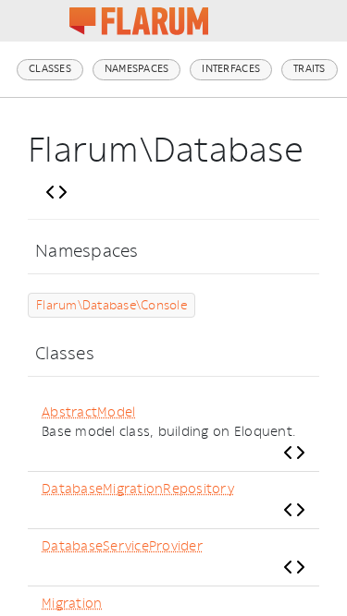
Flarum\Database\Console (111, 305)
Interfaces (231, 69)
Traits (309, 69)
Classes (50, 69)
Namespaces (137, 69)
